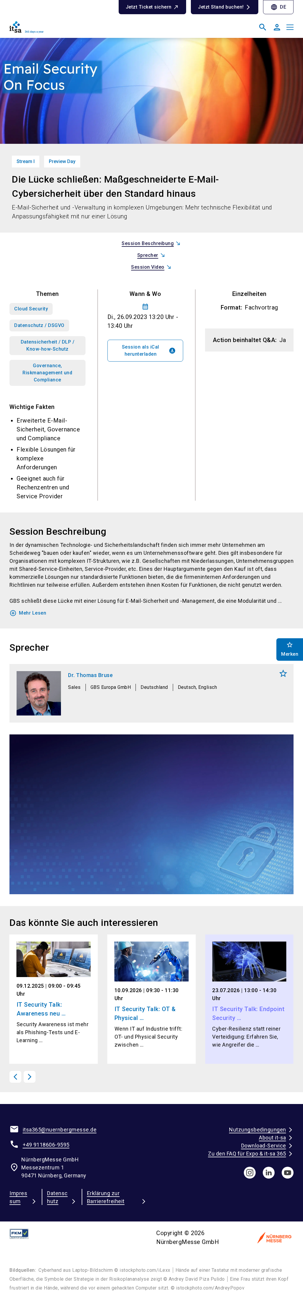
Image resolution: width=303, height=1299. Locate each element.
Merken (283, 673)
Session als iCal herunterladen (149, 350)
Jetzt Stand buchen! (221, 7)
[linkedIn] (269, 1173)
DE (278, 7)
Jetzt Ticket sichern (149, 7)
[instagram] (250, 1173)
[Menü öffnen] (290, 27)
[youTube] (288, 1173)
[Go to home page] (78, 29)
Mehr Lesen (27, 613)
